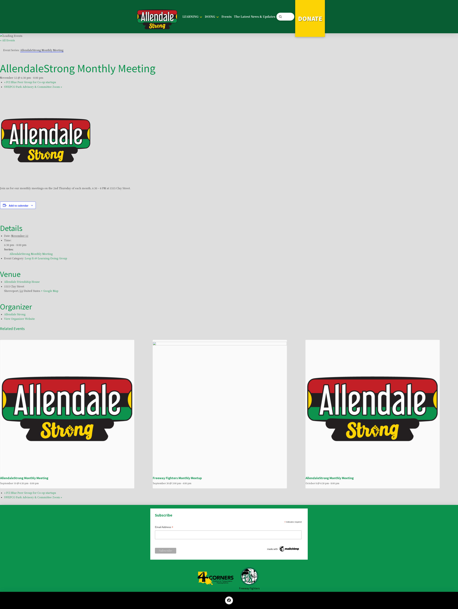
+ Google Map (49, 291)
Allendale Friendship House (22, 281)
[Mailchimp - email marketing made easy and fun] (283, 548)
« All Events (7, 40)
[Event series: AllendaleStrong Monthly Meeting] (40, 483)
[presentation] (67, 408)
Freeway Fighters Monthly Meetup (177, 478)
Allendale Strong (15, 314)
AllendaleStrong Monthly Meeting (31, 254)
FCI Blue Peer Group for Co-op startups (30, 82)
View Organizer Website (19, 319)
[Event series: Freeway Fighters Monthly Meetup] (193, 483)
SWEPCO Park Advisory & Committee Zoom (33, 87)
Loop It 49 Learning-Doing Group (46, 258)
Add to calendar (18, 205)
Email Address (164, 527)
